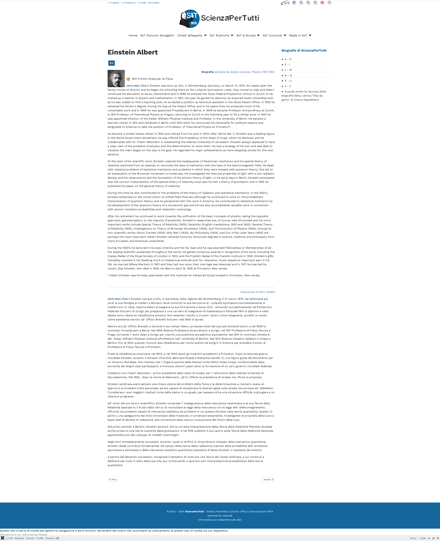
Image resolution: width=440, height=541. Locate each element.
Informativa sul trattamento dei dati (220, 519)
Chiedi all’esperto (189, 35)
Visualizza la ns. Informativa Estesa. (24, 534)
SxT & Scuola (246, 35)
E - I (287, 64)
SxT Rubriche (219, 35)
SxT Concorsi (272, 35)
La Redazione (128, 2)
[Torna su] (434, 534)
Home (133, 35)
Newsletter (154, 2)
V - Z (288, 86)
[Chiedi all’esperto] (204, 35)
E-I (111, 63)
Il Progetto (113, 2)
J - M (288, 69)
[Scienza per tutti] (220, 19)
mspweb (227, 515)
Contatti (142, 2)
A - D (288, 59)
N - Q (288, 75)
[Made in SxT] (309, 35)
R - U (288, 80)
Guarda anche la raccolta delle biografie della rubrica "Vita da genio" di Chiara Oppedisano (304, 95)
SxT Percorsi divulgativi (157, 35)
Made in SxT (298, 35)
